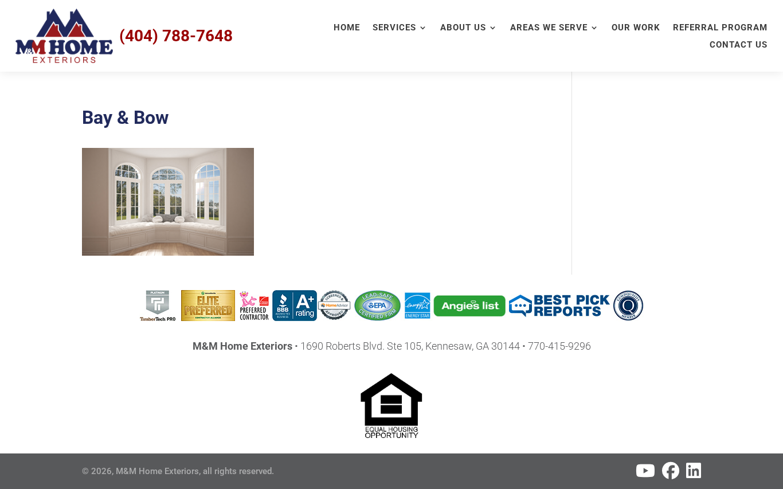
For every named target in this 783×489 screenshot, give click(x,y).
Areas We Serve (549, 28)
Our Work (636, 28)
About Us (463, 28)
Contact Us (739, 45)
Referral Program (720, 28)
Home (347, 28)
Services (394, 28)
